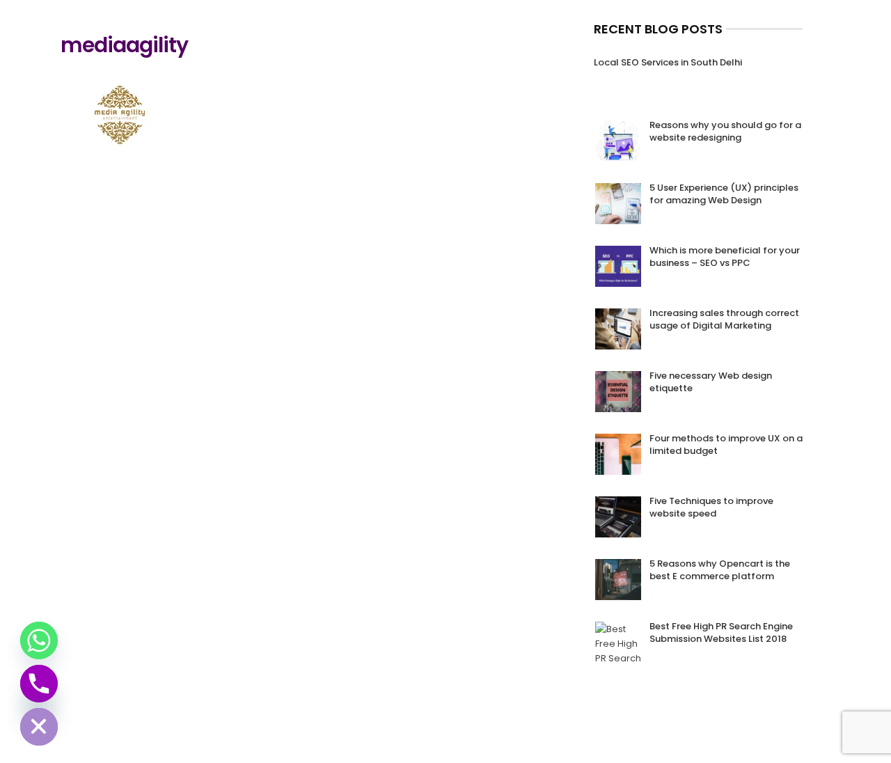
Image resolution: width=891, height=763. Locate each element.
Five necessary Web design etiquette (710, 382)
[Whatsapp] (39, 640)
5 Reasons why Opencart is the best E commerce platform (719, 570)
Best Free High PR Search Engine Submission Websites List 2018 (721, 632)
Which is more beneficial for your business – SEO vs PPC (724, 256)
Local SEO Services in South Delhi (668, 62)
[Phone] (39, 683)
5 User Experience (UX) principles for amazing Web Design (723, 194)
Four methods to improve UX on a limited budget (726, 444)
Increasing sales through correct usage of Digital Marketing (724, 319)
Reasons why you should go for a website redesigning (725, 131)
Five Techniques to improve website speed (711, 507)
